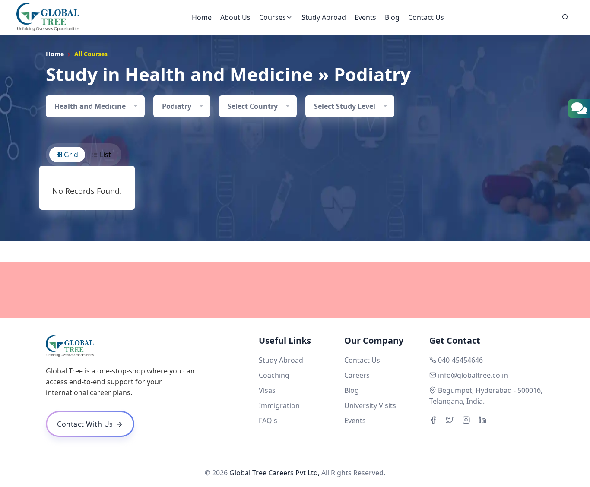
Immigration (279, 405)
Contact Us (426, 17)
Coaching (274, 375)
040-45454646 (460, 360)
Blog (392, 17)
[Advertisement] (295, 290)
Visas (267, 390)
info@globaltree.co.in (473, 375)
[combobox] (95, 106)
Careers (357, 375)
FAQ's (268, 420)
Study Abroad (323, 17)
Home (202, 17)
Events (365, 17)
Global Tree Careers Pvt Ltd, (274, 473)
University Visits (370, 405)
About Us (235, 17)
